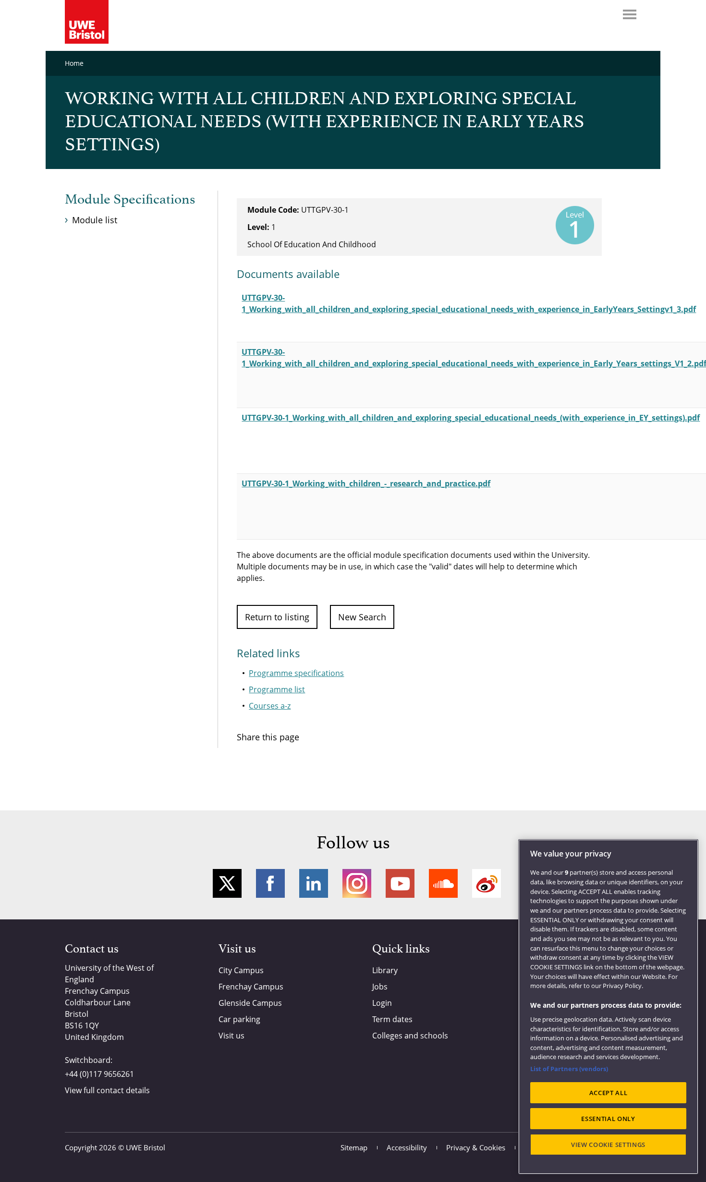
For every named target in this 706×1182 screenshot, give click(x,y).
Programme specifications (296, 673)
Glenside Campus (250, 1003)
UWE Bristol (145, 1147)
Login (382, 1003)
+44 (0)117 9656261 (99, 1074)
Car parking (239, 1019)
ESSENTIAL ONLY (608, 1118)
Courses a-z (270, 705)
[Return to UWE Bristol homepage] (87, 22)
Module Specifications (130, 200)
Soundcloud (443, 883)
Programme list (277, 689)
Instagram (356, 883)
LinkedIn (313, 883)
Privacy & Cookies (475, 1147)
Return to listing (277, 617)
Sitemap (354, 1147)
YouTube (400, 883)
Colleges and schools (410, 1035)
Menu (629, 14)
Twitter (227, 883)
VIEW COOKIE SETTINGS (608, 1144)
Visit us (231, 1035)
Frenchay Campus (251, 986)
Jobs (380, 986)
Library (385, 970)
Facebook (270, 883)
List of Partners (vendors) (569, 1068)
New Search (362, 617)
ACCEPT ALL (608, 1092)
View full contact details (107, 1090)
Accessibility (407, 1147)
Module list (94, 220)
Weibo (486, 883)
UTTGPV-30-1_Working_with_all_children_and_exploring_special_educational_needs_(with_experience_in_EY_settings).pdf (471, 417)
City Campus (241, 970)
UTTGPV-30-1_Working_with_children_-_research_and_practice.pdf (366, 483)
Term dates (392, 1019)
